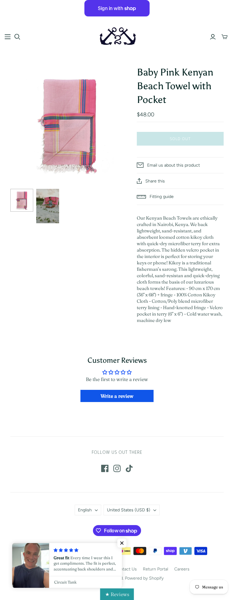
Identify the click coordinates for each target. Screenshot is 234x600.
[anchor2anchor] (117, 36)
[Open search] (17, 37)
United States (128, 510)
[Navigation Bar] (8, 37)
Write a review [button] (117, 396)
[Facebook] (104, 468)
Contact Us (126, 569)
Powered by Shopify (144, 578)
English (85, 510)
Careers (182, 569)
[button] (121, 543)
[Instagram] (117, 468)
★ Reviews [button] (117, 594)
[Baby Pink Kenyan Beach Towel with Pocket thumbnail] (21, 200)
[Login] (213, 37)
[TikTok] (129, 468)
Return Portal (155, 569)
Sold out (180, 138)
